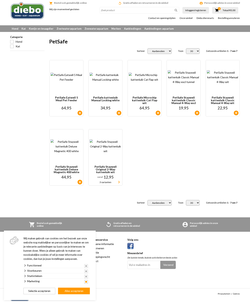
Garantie (93, 252)
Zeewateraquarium (96, 28)
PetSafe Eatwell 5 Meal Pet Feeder (66, 99)
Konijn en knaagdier (41, 28)
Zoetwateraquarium (69, 28)
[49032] (158, 113)
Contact (93, 261)
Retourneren (96, 248)
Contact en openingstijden (162, 18)
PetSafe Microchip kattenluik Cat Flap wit (144, 100)
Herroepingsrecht (99, 256)
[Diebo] (27, 10)
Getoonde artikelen (221, 51)
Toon (180, 51)
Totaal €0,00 (229, 10)
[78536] (197, 113)
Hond (15, 28)
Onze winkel (186, 18)
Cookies (236, 294)
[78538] (80, 182)
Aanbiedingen (132, 28)
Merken (116, 28)
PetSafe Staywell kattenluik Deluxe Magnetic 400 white (66, 169)
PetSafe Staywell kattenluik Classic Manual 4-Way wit (222, 100)
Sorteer (141, 51)
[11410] (80, 113)
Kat (23, 28)
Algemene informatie (101, 244)
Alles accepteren (74, 291)
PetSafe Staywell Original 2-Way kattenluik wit (106, 169)
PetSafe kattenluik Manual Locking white (105, 99)
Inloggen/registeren (195, 10)
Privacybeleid (224, 294)
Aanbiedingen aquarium (159, 28)
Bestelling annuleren (229, 18)
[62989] (236, 113)
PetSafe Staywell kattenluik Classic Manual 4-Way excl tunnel (183, 100)
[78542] (119, 113)
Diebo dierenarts (205, 18)
